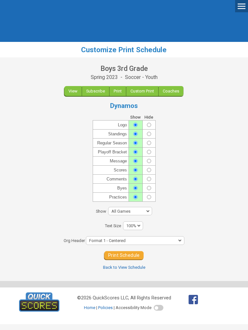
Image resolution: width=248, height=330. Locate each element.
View (73, 91)
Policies (105, 307)
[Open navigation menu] (241, 6)
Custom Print (142, 91)
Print (118, 91)
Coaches (171, 91)
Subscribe (95, 91)
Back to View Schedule (124, 267)
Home (89, 307)
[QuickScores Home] (39, 310)
